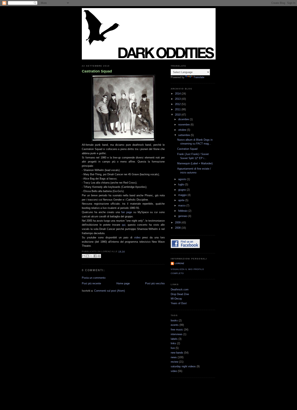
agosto (182, 179)
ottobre (182, 129)
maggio (182, 195)
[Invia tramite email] (84, 256)
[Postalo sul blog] (87, 256)
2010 (178, 114)
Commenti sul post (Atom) (109, 290)
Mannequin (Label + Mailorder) (195, 163)
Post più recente (91, 283)
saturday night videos (183, 366)
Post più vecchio (155, 283)
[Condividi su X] (91, 256)
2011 (178, 109)
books (174, 320)
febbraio (183, 210)
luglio (181, 184)
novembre (184, 124)
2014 (178, 93)
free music (177, 329)
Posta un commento (93, 277)
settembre (184, 135)
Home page (123, 283)
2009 (178, 222)
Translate (198, 77)
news (174, 357)
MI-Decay (176, 298)
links (173, 343)
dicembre (184, 119)
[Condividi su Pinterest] (99, 256)
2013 (178, 98)
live (173, 347)
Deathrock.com (180, 289)
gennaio (183, 216)
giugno (182, 189)
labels (174, 338)
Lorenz (179, 263)
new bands (177, 352)
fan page (126, 212)
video (137, 237)
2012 (178, 104)
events (175, 324)
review (174, 361)
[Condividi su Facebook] (95, 256)
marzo (182, 205)
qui (123, 224)
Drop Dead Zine (180, 294)
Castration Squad (97, 71)
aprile (181, 200)
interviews (176, 334)
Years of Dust (179, 303)
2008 (178, 227)
